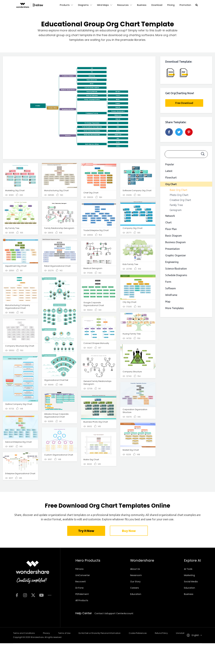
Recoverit (80, 581)
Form (168, 281)
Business (141, 5)
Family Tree (176, 205)
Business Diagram (175, 242)
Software (170, 288)
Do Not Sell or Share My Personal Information (100, 633)
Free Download (184, 103)
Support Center (115, 613)
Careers (134, 587)
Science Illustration (176, 268)
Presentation (172, 248)
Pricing (171, 5)
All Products (81, 600)
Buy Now (129, 531)
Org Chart (171, 184)
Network (170, 215)
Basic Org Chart (178, 190)
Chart (168, 222)
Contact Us (100, 613)
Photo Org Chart (179, 195)
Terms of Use (64, 633)
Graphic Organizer (175, 255)
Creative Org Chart (180, 200)
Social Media (191, 581)
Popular (169, 164)
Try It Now (86, 531)
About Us (135, 569)
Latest (168, 171)
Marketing (189, 575)
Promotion (185, 5)
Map (167, 301)
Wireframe (171, 295)
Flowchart (171, 177)
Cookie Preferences (138, 633)
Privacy (46, 633)
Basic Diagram (173, 235)
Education (135, 594)
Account (128, 613)
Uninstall (180, 633)
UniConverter (82, 575)
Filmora (79, 569)
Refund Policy (161, 633)
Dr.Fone (79, 587)
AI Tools (188, 569)
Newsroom (136, 575)
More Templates (174, 308)
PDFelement (82, 594)
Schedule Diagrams (176, 275)
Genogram (175, 210)
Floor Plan (171, 229)
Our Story (135, 581)
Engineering (171, 262)
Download (156, 5)
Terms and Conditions (24, 633)
